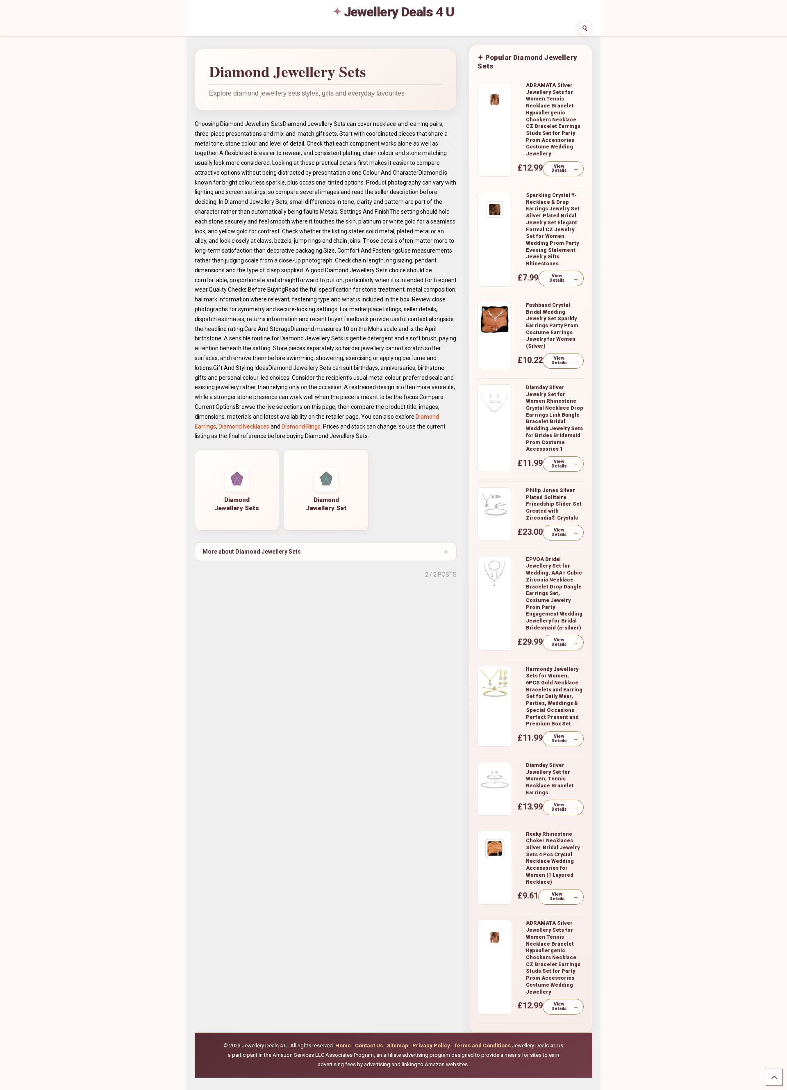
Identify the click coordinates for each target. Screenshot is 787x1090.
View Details (559, 168)
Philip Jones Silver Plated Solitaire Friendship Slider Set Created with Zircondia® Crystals (554, 504)
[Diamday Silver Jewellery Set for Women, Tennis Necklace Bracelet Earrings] (494, 779)
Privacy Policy (431, 1045)
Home (343, 1045)
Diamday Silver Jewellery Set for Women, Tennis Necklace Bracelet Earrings (550, 779)
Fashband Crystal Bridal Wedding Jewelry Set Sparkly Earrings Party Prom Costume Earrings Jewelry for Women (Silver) (552, 325)
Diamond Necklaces (243, 426)
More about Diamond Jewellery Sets (251, 551)
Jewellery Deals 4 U (399, 12)
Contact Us (369, 1045)
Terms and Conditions (482, 1045)
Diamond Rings (301, 426)
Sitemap (397, 1045)
